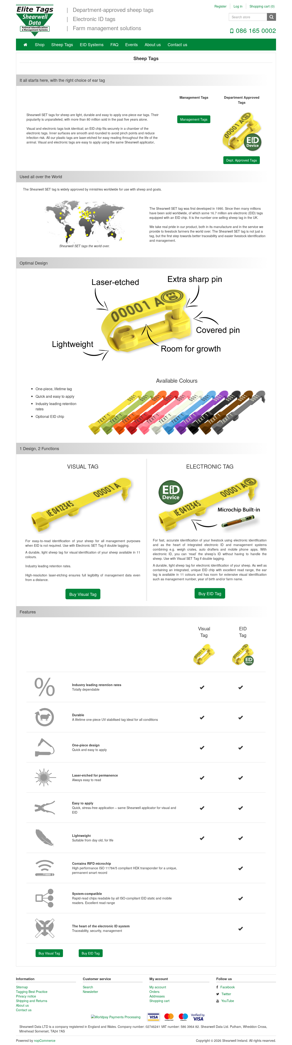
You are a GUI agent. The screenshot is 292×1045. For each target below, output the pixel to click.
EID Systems (92, 44)
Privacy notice (26, 996)
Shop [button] (39, 44)
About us (153, 44)
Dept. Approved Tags (241, 160)
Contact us (177, 44)
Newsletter (90, 991)
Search (88, 987)
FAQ (114, 44)
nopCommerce (44, 1040)
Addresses (157, 996)
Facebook (227, 987)
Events (131, 44)
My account (157, 987)
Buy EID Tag (209, 593)
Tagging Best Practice (31, 991)
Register (220, 6)
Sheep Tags (62, 44)
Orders (154, 991)
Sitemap (22, 987)
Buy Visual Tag (82, 594)
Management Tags (193, 119)
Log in (238, 6)
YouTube (227, 1000)
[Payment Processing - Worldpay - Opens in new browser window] (116, 1017)
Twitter (226, 994)
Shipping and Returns (31, 1000)
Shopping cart (159, 1000)
